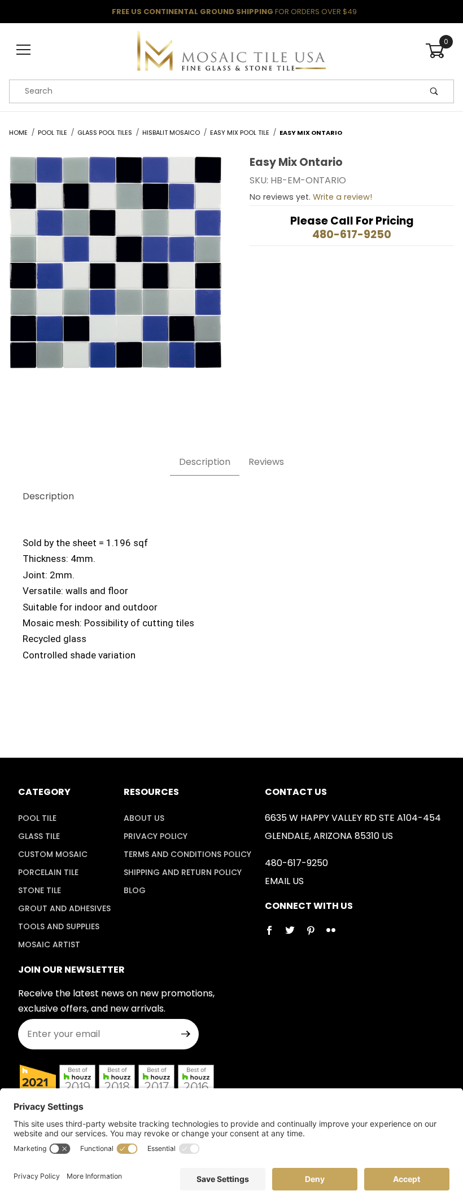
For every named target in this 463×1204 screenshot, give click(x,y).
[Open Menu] (23, 50)
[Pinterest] (315, 935)
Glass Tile (39, 836)
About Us (144, 818)
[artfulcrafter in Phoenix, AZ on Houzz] (38, 1081)
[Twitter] (294, 935)
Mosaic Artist (49, 944)
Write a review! (342, 197)
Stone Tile (39, 890)
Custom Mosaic (53, 854)
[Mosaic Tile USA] (231, 49)
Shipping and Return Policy (183, 872)
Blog (135, 890)
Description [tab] (204, 461)
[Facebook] (274, 935)
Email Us (284, 881)
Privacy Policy (155, 836)
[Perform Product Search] (434, 91)
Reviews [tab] (266, 461)
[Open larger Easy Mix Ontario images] (115, 270)
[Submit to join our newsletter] (186, 1034)
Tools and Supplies (58, 926)
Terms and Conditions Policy (187, 854)
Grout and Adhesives (64, 908)
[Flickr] (335, 935)
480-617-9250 (351, 234)
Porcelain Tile (48, 872)
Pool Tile (37, 818)
